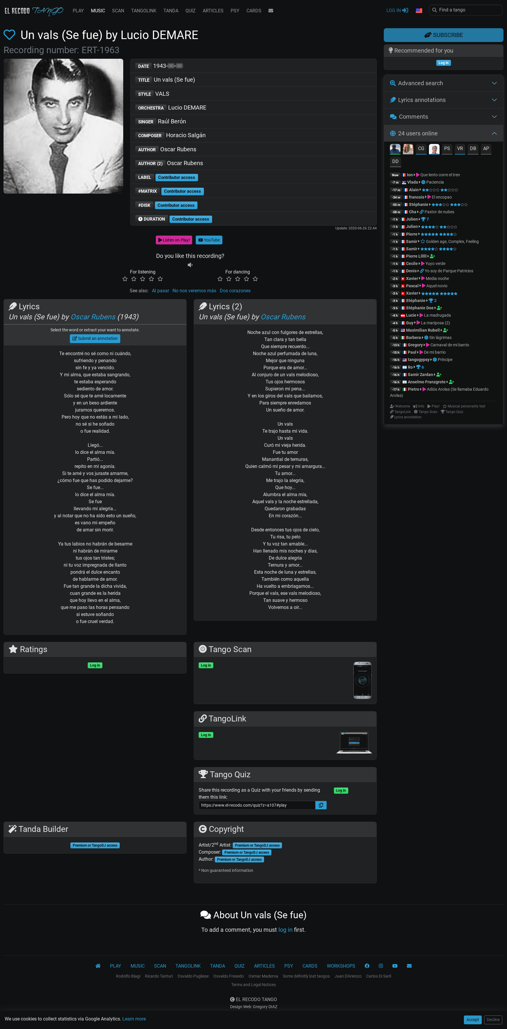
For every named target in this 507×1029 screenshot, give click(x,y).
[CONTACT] (270, 11)
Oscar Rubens (167, 149)
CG (421, 148)
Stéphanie (419, 204)
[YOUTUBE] (395, 966)
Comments (413, 116)
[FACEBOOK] (367, 966)
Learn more (134, 1019)
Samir (411, 241)
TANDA (170, 11)
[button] (418, 11)
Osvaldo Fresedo (228, 976)
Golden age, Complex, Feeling (452, 241)
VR (460, 148)
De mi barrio (434, 352)
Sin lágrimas (440, 337)
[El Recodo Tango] (98, 966)
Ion (410, 174)
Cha (412, 211)
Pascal (412, 285)
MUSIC (98, 11)
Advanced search (420, 83)
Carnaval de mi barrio (449, 345)
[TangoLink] (422, 211)
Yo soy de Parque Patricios (449, 270)
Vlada (412, 182)
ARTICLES (213, 11)
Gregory (415, 345)
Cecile (412, 263)
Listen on (176, 240)
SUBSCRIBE (447, 34)
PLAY (78, 11)
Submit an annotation (97, 338)
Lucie (411, 315)
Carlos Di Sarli (378, 976)
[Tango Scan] (423, 182)
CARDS (253, 11)
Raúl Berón (162, 121)
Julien (412, 219)
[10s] (190, 265)
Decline (493, 1019)
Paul (412, 352)
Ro (410, 367)
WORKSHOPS (341, 966)
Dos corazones (235, 290)
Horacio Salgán (172, 135)
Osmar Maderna (263, 976)
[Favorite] (11, 35)
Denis (411, 270)
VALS (153, 93)
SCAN (118, 11)
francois (416, 197)
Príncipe (445, 359)
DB (473, 148)
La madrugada (437, 315)
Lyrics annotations (422, 99)
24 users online (418, 133)
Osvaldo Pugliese (193, 976)
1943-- (160, 65)
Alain (414, 189)
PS (447, 148)
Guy (409, 322)
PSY (235, 11)
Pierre (412, 234)
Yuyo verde (435, 263)
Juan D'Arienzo (347, 976)
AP (486, 148)
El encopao (441, 197)
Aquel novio (436, 285)
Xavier (412, 278)
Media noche (437, 278)
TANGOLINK (143, 11)
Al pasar (160, 290)
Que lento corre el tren (440, 174)
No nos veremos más (194, 290)
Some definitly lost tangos (306, 976)
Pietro (413, 389)
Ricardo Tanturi (159, 976)
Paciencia (435, 182)
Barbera (413, 337)
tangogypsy (419, 359)
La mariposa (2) (435, 322)
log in (285, 929)
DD (395, 161)
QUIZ (190, 11)
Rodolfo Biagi (128, 976)
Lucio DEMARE (172, 107)
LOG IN (394, 10)
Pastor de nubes (439, 211)
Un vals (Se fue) (166, 79)
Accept (473, 1019)
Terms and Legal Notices (253, 984)
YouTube (211, 240)
